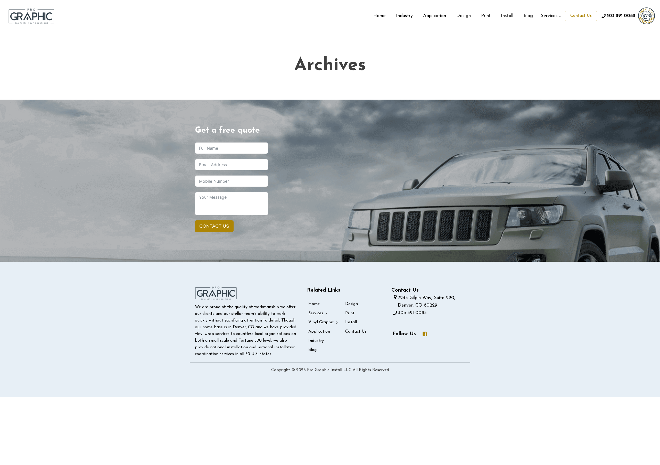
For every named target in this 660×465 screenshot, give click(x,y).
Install (507, 16)
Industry (404, 16)
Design (463, 16)
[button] (551, 16)
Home (379, 16)
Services (315, 313)
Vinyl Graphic (321, 322)
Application (434, 16)
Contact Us (581, 16)
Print (486, 16)
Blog (528, 16)
